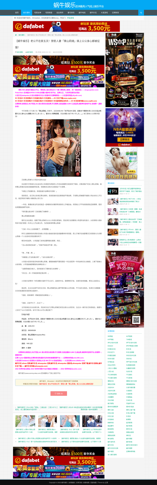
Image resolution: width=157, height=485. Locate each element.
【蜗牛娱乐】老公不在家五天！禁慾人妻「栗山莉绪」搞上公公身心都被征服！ (66, 384)
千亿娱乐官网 (112, 378)
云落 (106, 482)
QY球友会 (111, 362)
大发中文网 (111, 390)
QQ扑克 (129, 358)
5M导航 (110, 336)
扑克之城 (111, 413)
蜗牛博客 (129, 438)
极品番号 (111, 426)
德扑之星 (111, 410)
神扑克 (128, 435)
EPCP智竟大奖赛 (132, 346)
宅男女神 (37, 12)
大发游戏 (104, 12)
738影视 (129, 339)
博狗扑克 (111, 381)
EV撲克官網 (112, 355)
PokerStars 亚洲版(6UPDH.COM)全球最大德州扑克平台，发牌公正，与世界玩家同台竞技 (47, 92)
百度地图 (93, 482)
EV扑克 (128, 349)
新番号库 (111, 422)
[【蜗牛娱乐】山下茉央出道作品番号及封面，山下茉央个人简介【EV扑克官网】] (92, 421)
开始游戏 (70, 18)
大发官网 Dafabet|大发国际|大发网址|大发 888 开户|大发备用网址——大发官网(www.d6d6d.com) (50, 360)
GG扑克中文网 (131, 355)
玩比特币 (59, 12)
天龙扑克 (129, 400)
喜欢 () (60, 393)
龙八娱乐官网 (112, 454)
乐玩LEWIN (111, 365)
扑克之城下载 (130, 413)
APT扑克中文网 (131, 342)
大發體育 (111, 397)
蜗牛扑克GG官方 (132, 445)
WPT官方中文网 (131, 362)
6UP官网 (129, 336)
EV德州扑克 (112, 349)
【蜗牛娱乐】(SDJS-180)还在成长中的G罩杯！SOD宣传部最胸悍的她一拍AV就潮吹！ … (80, 408)
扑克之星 (111, 416)
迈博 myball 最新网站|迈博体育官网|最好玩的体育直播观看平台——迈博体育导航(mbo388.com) (49, 358)
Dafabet (110, 346)
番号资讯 (71, 12)
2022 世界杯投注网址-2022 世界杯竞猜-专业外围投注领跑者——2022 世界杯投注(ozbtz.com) (48, 369)
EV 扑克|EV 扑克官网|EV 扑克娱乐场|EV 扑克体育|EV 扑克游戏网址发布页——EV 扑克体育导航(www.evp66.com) (56, 101)
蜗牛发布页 (111, 442)
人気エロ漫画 (112, 368)
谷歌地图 (86, 482)
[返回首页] (16, 35)
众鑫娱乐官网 (130, 368)
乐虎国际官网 (130, 365)
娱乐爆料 (26, 12)
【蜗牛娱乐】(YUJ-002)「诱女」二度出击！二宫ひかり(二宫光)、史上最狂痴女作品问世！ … (36, 408)
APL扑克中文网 (113, 342)
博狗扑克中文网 (131, 381)
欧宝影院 (111, 429)
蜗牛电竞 (82, 12)
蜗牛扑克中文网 (113, 448)
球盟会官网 (130, 432)
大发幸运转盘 (112, 394)
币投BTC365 (130, 403)
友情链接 (72, 482)
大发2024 (111, 387)
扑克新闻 (111, 419)
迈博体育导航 (130, 451)
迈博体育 (115, 12)
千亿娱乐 (129, 374)
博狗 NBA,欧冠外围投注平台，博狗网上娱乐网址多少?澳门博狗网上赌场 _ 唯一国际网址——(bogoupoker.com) (58, 90)
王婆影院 (111, 432)
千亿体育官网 (112, 374)
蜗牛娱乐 (30, 52)
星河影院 (129, 422)
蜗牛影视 (129, 442)
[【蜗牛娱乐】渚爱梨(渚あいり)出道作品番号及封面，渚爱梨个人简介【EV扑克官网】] (47, 421)
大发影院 (129, 394)
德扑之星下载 (130, 410)
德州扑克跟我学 (113, 406)
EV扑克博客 (130, 352)
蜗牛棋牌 (129, 448)
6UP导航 (111, 339)
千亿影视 (129, 378)
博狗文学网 (111, 384)
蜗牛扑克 (93, 12)
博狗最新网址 (130, 384)
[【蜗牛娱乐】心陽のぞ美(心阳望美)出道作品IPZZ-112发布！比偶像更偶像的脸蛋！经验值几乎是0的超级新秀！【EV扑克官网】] (25, 421)
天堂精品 (129, 397)
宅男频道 (48, 12)
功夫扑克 (129, 371)
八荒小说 (111, 371)
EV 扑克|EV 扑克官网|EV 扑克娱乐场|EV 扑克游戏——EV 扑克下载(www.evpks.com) (45, 98)
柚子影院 (129, 426)
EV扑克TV (111, 352)
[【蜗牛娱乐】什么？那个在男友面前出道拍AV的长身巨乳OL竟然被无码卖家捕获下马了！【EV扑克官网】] (70, 421)
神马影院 (111, 438)
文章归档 (79, 482)
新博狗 (128, 419)
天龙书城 (111, 400)
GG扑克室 (111, 358)
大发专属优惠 (130, 387)
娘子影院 (111, 403)
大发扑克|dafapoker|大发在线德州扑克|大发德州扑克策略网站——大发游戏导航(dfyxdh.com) (48, 95)
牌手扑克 (129, 429)
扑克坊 (128, 416)
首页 (17, 12)
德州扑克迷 (130, 406)
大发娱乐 (129, 390)
